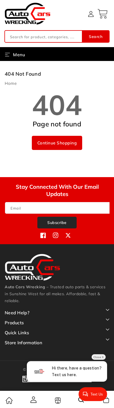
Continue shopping (57, 143)
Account (33, 400)
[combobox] (57, 36)
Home (11, 83)
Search (95, 36)
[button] (103, 13)
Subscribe (57, 222)
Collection (57, 400)
